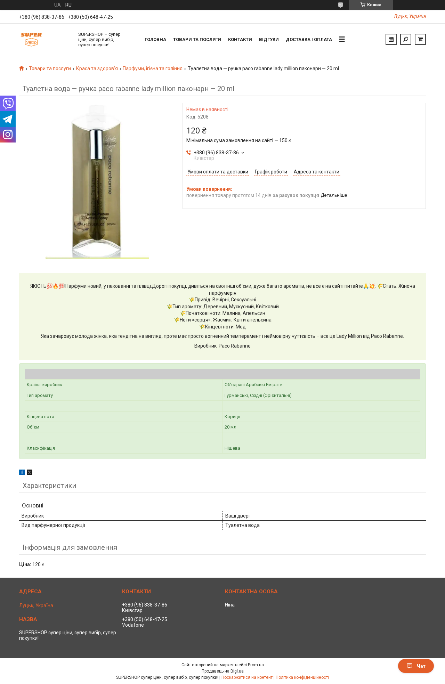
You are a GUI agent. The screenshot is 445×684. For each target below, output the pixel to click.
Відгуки (269, 39)
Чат (421, 666)
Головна (155, 39)
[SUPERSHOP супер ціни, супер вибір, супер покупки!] (45, 39)
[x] (29, 473)
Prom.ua (256, 664)
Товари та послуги (197, 39)
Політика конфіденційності (302, 677)
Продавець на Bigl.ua (223, 671)
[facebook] (22, 473)
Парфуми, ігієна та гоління (153, 68)
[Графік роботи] (391, 39)
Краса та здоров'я (97, 68)
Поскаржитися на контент (247, 677)
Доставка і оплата (309, 39)
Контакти (240, 39)
